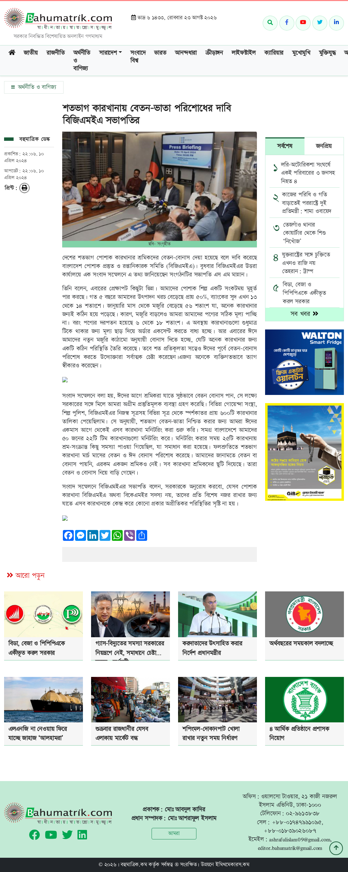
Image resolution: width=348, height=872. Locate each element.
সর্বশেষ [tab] (285, 146)
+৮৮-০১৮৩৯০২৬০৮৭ (290, 831)
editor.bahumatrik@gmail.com (290, 847)
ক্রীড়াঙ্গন (214, 53)
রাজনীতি (56, 53)
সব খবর (302, 314)
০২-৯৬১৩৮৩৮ (303, 813)
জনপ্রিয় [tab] (324, 146)
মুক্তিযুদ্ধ (327, 53)
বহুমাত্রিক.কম (134, 865)
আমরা (174, 833)
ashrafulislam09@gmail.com (299, 839)
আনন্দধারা (186, 53)
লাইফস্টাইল (244, 53)
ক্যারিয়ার (273, 53)
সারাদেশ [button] (108, 53)
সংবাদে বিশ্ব (137, 57)
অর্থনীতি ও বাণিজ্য (81, 61)
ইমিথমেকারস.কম (232, 865)
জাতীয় (31, 53)
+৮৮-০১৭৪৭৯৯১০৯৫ (296, 822)
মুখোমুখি (301, 53)
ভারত (160, 53)
